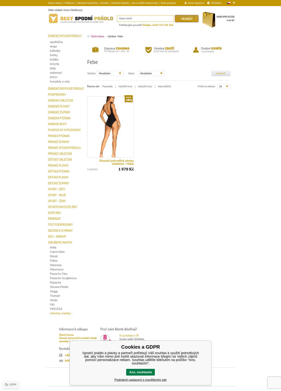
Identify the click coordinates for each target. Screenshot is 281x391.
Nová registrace (196, 3)
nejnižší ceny (125, 86)
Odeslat (221, 73)
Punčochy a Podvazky (64, 130)
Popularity (107, 86)
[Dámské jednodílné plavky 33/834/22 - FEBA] (110, 126)
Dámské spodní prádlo (65, 36)
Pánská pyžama (59, 136)
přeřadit (54, 218)
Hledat (187, 18)
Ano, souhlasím (140, 372)
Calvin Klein (57, 251)
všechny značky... (61, 313)
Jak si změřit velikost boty (145, 3)
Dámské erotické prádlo (66, 88)
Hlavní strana (66, 335)
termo (53, 77)
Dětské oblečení (60, 159)
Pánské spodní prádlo (64, 147)
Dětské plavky (58, 177)
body (53, 68)
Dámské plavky (59, 106)
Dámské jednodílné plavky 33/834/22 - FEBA (116, 162)
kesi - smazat (57, 236)
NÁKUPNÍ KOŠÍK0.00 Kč (226, 18)
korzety (54, 63)
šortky (54, 55)
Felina (53, 260)
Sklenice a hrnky (60, 230)
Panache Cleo (58, 273)
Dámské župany (59, 112)
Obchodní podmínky (87, 3)
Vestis (54, 300)
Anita (53, 247)
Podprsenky (57, 94)
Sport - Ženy (57, 201)
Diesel (54, 256)
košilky (54, 59)
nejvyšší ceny (145, 86)
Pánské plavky (58, 165)
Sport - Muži (57, 195)
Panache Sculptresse (63, 278)
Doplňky (54, 212)
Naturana (55, 265)
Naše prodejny (168, 3)
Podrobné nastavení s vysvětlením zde (141, 379)
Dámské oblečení (60, 100)
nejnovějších (164, 86)
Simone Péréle (59, 286)
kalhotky (55, 50)
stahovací (56, 72)
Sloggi (54, 291)
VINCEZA (56, 308)
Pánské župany (58, 142)
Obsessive (56, 269)
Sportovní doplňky (62, 207)
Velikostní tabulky (120, 3)
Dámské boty (57, 124)
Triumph (55, 295)
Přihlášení (216, 3)
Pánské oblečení (60, 153)
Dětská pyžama (58, 171)
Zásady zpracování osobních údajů (78, 338)
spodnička (56, 41)
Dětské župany (58, 183)
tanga (53, 46)
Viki (52, 304)
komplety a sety (60, 81)
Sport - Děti (56, 189)
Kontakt (104, 3)
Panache (55, 282)
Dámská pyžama (59, 118)
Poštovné (69, 3)
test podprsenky (60, 224)
